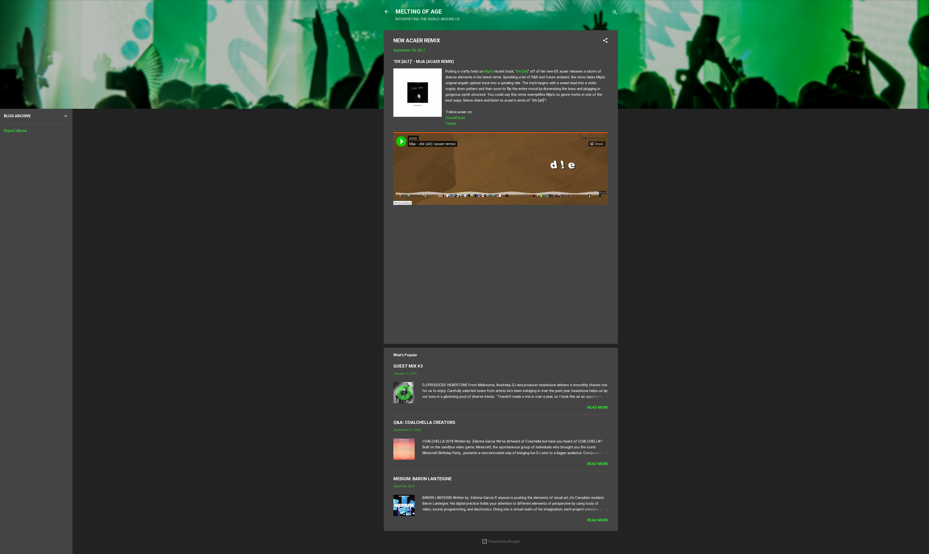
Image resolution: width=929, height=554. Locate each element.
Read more (597, 407)
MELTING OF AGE (418, 11)
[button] (605, 41)
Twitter (451, 123)
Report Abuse (15, 130)
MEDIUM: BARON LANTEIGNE (422, 478)
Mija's (489, 71)
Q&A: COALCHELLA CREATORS (424, 422)
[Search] (615, 13)
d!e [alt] (522, 71)
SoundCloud (455, 118)
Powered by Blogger (503, 541)
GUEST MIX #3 (408, 366)
